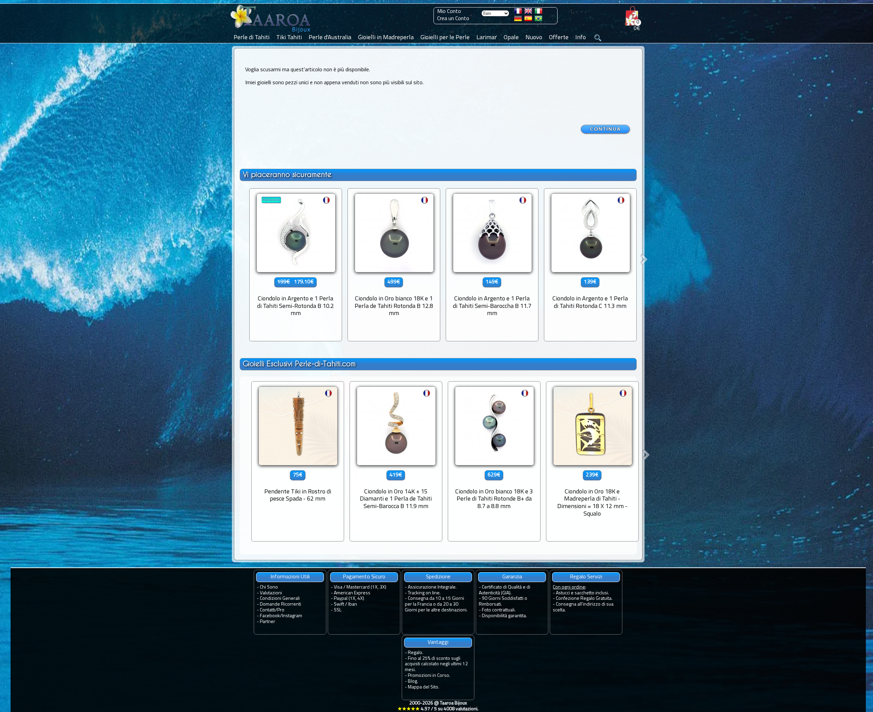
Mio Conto (449, 11)
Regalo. (415, 652)
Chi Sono (269, 587)
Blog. (413, 681)
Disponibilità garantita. (504, 616)
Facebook (270, 616)
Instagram (292, 616)
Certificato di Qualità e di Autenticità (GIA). (504, 590)
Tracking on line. (424, 593)
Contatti (267, 610)
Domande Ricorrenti (280, 604)
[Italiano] (538, 12)
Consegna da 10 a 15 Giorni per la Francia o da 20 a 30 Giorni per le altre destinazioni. (436, 604)
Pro (280, 610)
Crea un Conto (453, 18)
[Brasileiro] (538, 20)
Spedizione (438, 577)
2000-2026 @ (438, 706)
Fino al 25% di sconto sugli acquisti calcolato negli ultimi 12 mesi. (436, 664)
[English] (528, 12)
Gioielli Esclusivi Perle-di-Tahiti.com (299, 364)
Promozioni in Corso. (429, 675)
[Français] (518, 12)
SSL (337, 610)
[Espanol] (528, 20)
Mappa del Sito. (423, 687)
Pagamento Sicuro (364, 577)
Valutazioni (271, 593)
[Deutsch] (518, 20)
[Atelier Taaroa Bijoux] (271, 33)
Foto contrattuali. (499, 610)
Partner (267, 621)
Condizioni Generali (280, 598)
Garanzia (512, 577)
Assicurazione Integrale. (432, 587)
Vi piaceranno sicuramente (287, 174)
